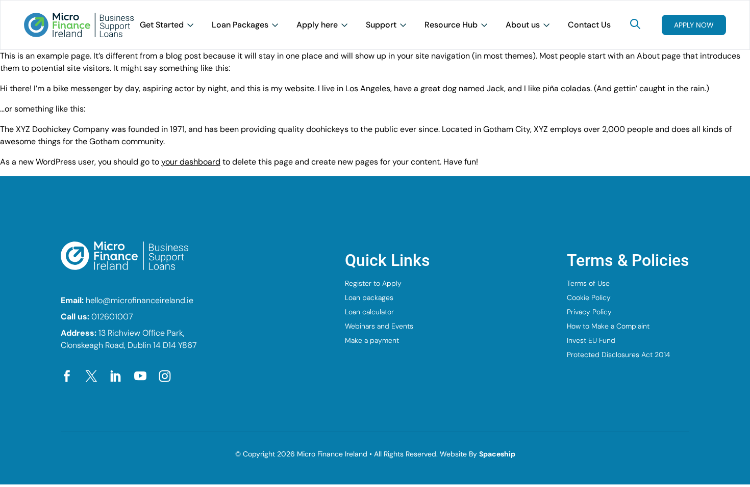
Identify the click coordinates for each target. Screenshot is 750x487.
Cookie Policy (589, 297)
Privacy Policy (589, 311)
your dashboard (190, 161)
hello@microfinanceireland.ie (139, 300)
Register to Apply (373, 283)
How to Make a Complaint (608, 326)
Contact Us (589, 24)
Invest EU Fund (591, 340)
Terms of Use (588, 283)
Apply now (694, 25)
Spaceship (497, 453)
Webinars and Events (379, 326)
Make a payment (372, 340)
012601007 (112, 316)
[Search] (635, 24)
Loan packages (369, 297)
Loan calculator (369, 311)
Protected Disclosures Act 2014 (618, 354)
